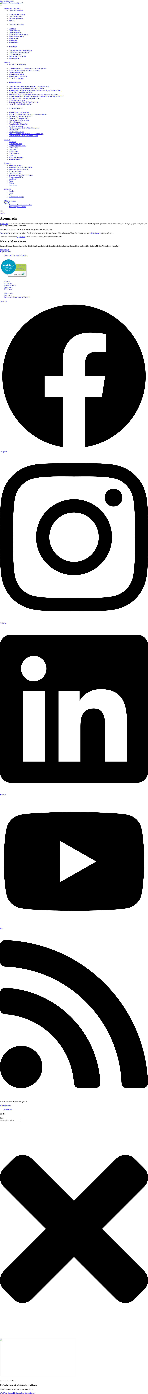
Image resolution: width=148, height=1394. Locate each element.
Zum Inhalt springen (7, 1)
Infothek (7, 140)
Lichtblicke (12, 155)
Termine (11, 191)
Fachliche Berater (15, 173)
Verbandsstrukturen (15, 171)
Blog (10, 195)
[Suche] (1, 1338)
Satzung (11, 183)
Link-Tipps (12, 149)
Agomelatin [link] (4, 224)
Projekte (7, 62)
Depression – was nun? (12, 8)
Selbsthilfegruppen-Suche (17, 146)
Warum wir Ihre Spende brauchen (20, 205)
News (11, 193)
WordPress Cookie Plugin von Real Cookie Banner (17, 1393)
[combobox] (10, 1120)
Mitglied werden (10, 201)
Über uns (7, 163)
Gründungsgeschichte (16, 177)
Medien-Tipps (13, 151)
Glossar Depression (15, 144)
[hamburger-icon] (1, 5)
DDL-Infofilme (14, 153)
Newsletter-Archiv (15, 159)
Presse (11, 181)
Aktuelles (7, 189)
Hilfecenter (12, 142)
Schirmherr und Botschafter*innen (20, 167)
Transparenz (13, 185)
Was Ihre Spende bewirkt (17, 207)
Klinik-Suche (13, 148)
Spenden (7, 203)
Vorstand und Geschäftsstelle (18, 169)
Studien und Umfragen (16, 197)
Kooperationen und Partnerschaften (21, 175)
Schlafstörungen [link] (95, 233)
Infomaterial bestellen (16, 157)
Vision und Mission (15, 165)
